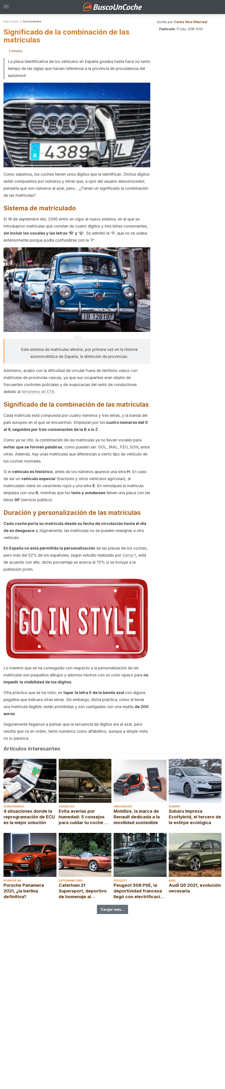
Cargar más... (112, 909)
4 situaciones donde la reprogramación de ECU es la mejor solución (29, 817)
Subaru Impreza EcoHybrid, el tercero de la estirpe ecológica (195, 817)
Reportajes (11, 21)
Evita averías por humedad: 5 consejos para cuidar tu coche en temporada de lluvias (84, 817)
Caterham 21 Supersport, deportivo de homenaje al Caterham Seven (83, 891)
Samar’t (129, 555)
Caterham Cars (71, 880)
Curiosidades (32, 21)
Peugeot (120, 880)
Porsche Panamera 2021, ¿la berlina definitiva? (24, 891)
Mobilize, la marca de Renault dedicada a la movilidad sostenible (137, 817)
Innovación (123, 806)
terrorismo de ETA (38, 391)
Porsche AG (12, 880)
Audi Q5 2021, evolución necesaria (195, 888)
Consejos (66, 806)
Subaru (174, 806)
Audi (172, 880)
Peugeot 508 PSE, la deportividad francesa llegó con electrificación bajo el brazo (140, 891)
